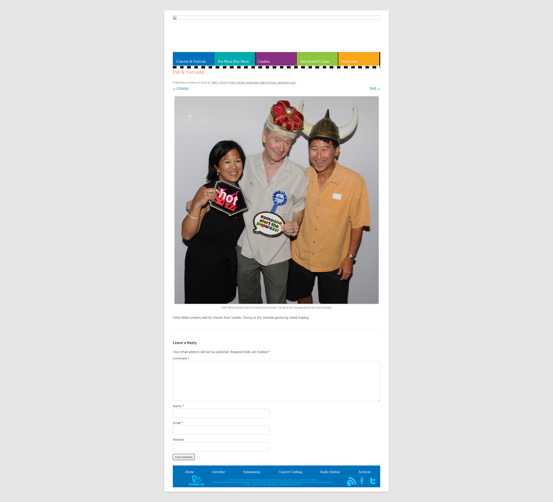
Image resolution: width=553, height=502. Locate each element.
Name (178, 406)
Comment (181, 358)
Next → (375, 88)
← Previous (181, 88)
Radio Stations (330, 472)
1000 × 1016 (218, 82)
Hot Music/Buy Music (233, 61)
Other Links (349, 61)
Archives (364, 472)
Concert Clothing (290, 472)
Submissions (251, 472)
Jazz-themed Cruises (314, 61)
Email (178, 423)
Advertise (218, 472)
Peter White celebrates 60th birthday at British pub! (262, 82)
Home (189, 472)
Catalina (264, 61)
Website (178, 439)
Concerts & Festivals (191, 61)
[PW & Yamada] (276, 200)
